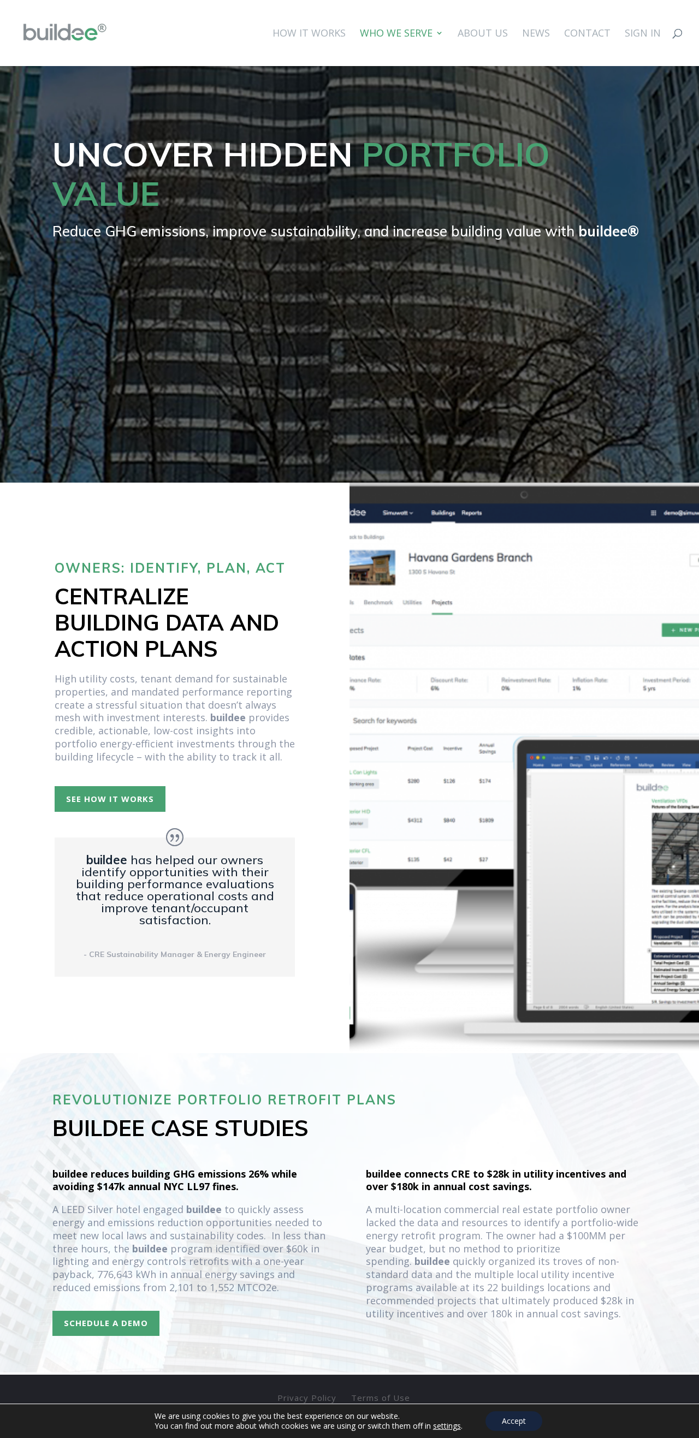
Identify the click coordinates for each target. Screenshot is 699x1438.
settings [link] (447, 1426)
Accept (514, 1421)
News (536, 34)
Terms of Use (380, 1397)
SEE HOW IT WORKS (110, 798)
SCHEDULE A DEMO (106, 1322)
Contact (587, 34)
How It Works (309, 34)
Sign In (643, 34)
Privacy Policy (306, 1397)
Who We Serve (396, 34)
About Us (483, 34)
